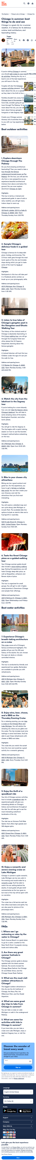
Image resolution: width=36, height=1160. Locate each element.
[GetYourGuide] (4, 3)
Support (5, 1117)
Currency (6, 1097)
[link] (30, 87)
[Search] (24, 3)
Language (6, 1088)
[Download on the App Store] (25, 1111)
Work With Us (7, 1126)
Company (6, 1122)
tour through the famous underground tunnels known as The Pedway (13, 174)
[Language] (28, 3)
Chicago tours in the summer (11, 100)
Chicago (16, 72)
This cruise (5, 645)
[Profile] (32, 4)
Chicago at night (15, 189)
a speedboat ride (18, 800)
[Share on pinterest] (28, 40)
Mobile (5, 1107)
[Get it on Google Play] (10, 1111)
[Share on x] (20, 40)
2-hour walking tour (11, 336)
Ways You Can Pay (9, 1130)
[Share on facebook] (24, 40)
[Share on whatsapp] (32, 40)
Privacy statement (19, 1078)
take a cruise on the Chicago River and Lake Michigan (14, 723)
